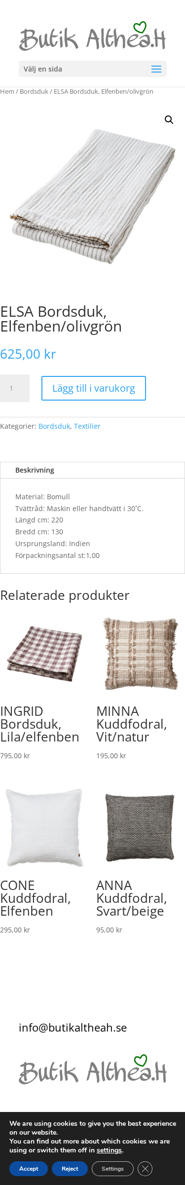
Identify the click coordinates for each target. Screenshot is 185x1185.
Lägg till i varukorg (93, 388)
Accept (28, 1169)
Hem (7, 91)
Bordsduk (34, 91)
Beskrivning (34, 470)
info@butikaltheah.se (73, 1027)
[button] (169, 120)
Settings (113, 1169)
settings (109, 1150)
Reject (70, 1169)
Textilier (87, 426)
